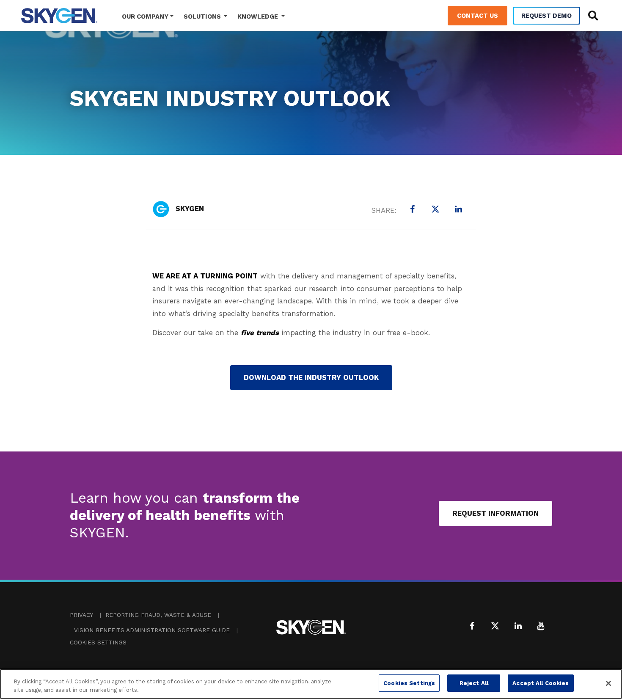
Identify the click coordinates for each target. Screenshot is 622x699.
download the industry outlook (311, 377)
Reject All (474, 683)
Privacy (81, 615)
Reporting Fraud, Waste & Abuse (158, 615)
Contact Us (477, 15)
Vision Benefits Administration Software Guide (152, 630)
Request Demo (546, 15)
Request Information (495, 513)
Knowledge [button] (258, 16)
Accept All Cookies (540, 683)
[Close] (608, 683)
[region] (311, 684)
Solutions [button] (203, 16)
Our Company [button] (145, 16)
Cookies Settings (98, 642)
